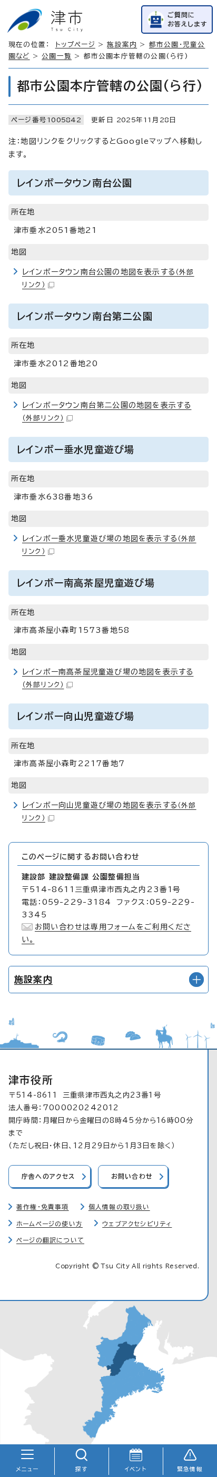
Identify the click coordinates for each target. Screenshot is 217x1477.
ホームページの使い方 (49, 1224)
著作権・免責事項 (42, 1207)
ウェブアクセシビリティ (137, 1224)
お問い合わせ (132, 1176)
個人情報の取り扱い (119, 1207)
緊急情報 (190, 1469)
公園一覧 (57, 56)
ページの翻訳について (50, 1240)
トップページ (75, 44)
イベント (135, 1469)
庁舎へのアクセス (48, 1176)
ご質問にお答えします (187, 19)
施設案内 (122, 44)
